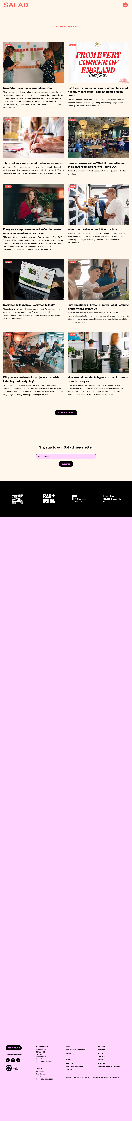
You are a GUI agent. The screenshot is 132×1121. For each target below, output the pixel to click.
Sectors (101, 1046)
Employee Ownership (74, 1066)
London (39, 1068)
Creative (101, 1056)
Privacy (88, 1077)
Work (68, 1046)
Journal (69, 1063)
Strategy (102, 1063)
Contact (69, 1070)
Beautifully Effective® (75, 1050)
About (68, 1060)
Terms (68, 1077)
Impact (69, 1053)
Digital (101, 1060)
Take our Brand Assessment (109, 1066)
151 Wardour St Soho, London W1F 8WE (41, 1073)
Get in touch (14, 1048)
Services (101, 1050)
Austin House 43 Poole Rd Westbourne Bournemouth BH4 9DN (41, 1054)
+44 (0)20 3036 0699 (45, 1079)
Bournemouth (42, 1046)
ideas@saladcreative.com (15, 1054)
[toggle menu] (125, 4)
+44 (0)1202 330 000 (44, 1061)
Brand (100, 1053)
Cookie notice (78, 1077)
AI (67, 1056)
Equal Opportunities (100, 1077)
